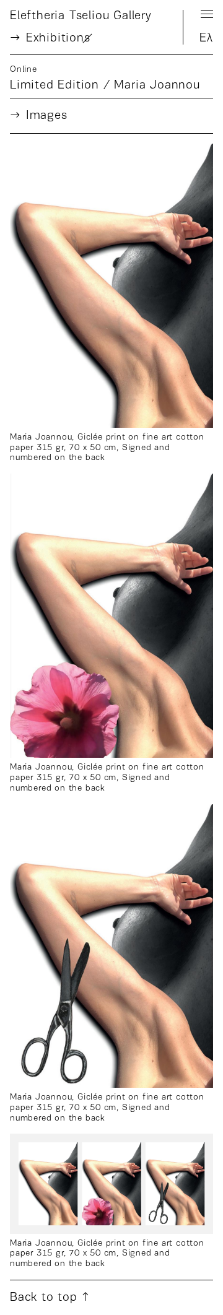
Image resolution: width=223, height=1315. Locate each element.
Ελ (206, 38)
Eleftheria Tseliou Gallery (81, 16)
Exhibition (58, 38)
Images (47, 116)
